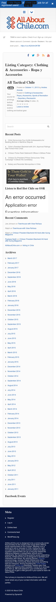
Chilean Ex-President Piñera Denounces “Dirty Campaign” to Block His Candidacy (24, 158)
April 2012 (12, 470)
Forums (41, 558)
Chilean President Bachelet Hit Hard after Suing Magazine (27, 233)
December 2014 (14, 366)
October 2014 (13, 376)
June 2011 (12, 484)
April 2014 (12, 404)
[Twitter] (33, 55)
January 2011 (13, 489)
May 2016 (11, 286)
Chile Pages (14, 2)
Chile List (31, 2)
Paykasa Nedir (11, 239)
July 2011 (11, 479)
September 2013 (14, 437)
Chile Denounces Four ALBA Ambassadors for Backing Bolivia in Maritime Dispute (24, 141)
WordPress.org (13, 536)
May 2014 (11, 399)
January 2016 (13, 305)
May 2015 (11, 343)
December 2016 (14, 272)
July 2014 (11, 390)
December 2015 (14, 310)
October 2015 (13, 319)
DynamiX (18, 594)
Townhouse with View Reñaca (30, 223)
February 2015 (13, 357)
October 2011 (13, 475)
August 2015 (13, 329)
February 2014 (13, 413)
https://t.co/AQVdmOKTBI (30, 45)
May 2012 (11, 465)
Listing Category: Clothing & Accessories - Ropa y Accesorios (26, 69)
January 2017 (13, 267)
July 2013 (11, 446)
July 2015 (11, 333)
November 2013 (14, 427)
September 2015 (14, 324)
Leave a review (23, 106)
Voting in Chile (28, 245)
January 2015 (13, 362)
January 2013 (13, 460)
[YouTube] (48, 55)
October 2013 (13, 432)
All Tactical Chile (21, 82)
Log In (28, 5)
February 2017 (13, 263)
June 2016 (12, 281)
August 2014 (13, 385)
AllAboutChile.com (12, 245)
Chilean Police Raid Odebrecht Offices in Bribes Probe (29, 153)
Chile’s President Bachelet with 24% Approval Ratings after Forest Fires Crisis (27, 147)
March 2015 (12, 352)
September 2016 (14, 277)
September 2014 (14, 380)
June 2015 (12, 338)
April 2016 (12, 291)
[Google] (38, 55)
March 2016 (12, 296)
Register (10, 518)
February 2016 (13, 300)
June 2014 (12, 394)
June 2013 (12, 451)
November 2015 (14, 314)
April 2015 (12, 347)
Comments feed (13, 532)
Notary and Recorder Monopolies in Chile (24, 164)
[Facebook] (28, 55)
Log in (9, 522)
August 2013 (13, 442)
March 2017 (12, 258)
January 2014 (13, 418)
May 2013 (11, 456)
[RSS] (43, 55)
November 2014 (14, 371)
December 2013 (14, 423)
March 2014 (12, 409)
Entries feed (12, 527)
